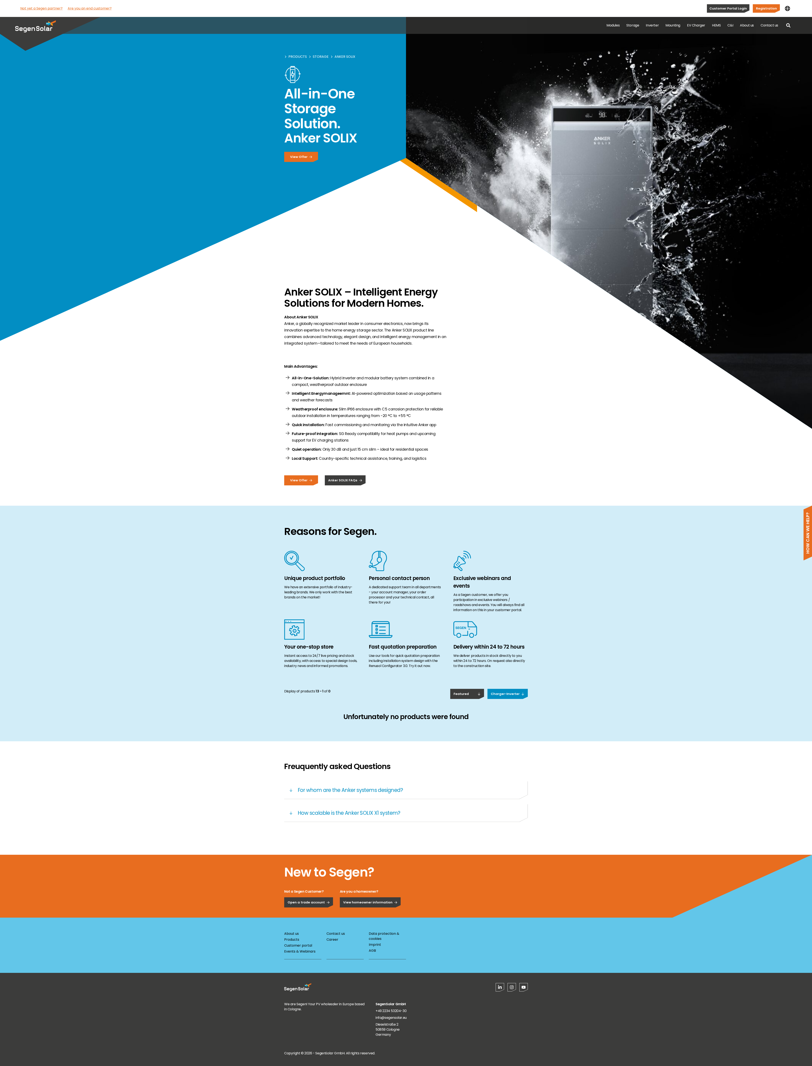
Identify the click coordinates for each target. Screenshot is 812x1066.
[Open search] (788, 25)
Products (297, 56)
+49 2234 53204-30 (391, 1010)
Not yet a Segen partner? (41, 8)
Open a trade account (306, 902)
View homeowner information (367, 902)
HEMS (716, 25)
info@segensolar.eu (391, 1017)
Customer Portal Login (728, 8)
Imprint (375, 944)
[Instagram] (512, 987)
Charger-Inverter (505, 694)
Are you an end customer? (90, 8)
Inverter (652, 25)
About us (747, 25)
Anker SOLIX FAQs (342, 480)
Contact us (769, 25)
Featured (461, 694)
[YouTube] (523, 987)
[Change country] (787, 8)
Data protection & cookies (384, 936)
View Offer (298, 157)
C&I (730, 25)
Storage (632, 25)
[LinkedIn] (500, 987)
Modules (613, 25)
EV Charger (696, 25)
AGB (372, 950)
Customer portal (298, 945)
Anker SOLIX (345, 56)
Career (332, 939)
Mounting (672, 25)
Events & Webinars (299, 951)
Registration (766, 8)
